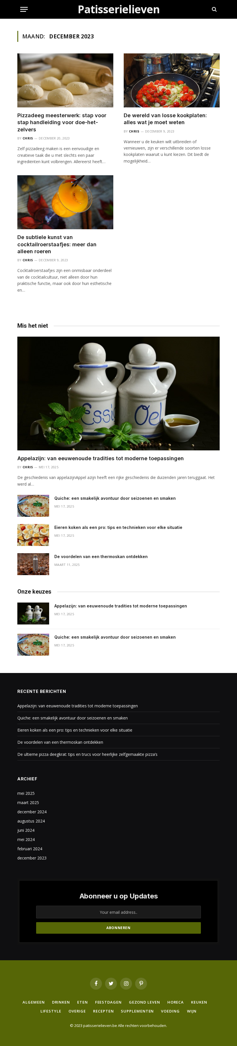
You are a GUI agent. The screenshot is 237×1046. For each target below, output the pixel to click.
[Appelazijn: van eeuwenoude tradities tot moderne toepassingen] (118, 393)
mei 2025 (26, 793)
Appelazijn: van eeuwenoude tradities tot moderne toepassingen (100, 458)
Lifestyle (50, 1011)
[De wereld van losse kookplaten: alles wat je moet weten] (172, 80)
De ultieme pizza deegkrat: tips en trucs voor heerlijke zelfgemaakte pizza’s (87, 754)
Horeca (175, 1002)
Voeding (170, 1011)
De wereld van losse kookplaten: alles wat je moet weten (165, 118)
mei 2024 (26, 839)
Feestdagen (108, 1002)
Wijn (192, 1011)
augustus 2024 (31, 821)
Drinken (61, 1002)
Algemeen (34, 1002)
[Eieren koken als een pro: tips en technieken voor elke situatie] (33, 535)
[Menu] (24, 9)
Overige (77, 1011)
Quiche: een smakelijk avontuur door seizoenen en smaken (115, 498)
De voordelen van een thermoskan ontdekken (101, 556)
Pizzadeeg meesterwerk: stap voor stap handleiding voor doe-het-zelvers (61, 122)
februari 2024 (29, 848)
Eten (82, 1002)
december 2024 (32, 811)
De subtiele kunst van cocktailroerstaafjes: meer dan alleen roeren (57, 244)
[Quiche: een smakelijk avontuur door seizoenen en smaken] (33, 506)
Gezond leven (144, 1002)
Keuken (199, 1002)
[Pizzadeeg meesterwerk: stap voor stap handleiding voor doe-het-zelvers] (65, 80)
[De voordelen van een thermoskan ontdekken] (33, 564)
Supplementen (137, 1011)
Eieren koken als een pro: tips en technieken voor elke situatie (118, 527)
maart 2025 (28, 802)
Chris (28, 138)
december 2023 (32, 858)
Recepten (103, 1011)
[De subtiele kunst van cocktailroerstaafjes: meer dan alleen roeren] (65, 202)
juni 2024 (25, 830)
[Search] (214, 9)
